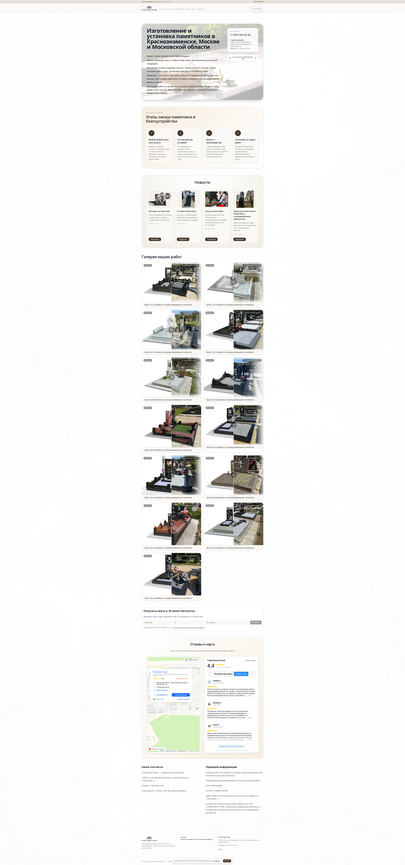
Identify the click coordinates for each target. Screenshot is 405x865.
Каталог (162, 9)
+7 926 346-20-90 (258, 2)
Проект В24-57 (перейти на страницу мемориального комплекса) (168, 548)
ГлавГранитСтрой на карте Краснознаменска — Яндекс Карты (231, 750)
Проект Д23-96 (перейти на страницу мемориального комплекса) (230, 497)
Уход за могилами (214, 211)
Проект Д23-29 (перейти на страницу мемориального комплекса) (168, 400)
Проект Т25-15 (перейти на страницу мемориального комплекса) (168, 305)
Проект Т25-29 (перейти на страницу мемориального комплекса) (230, 548)
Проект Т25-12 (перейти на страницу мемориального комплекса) (230, 352)
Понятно (227, 861)
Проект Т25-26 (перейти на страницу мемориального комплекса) (168, 497)
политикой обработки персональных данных (188, 628)
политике (216, 861)
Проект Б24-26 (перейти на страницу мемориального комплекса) (168, 450)
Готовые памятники (186, 211)
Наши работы (191, 9)
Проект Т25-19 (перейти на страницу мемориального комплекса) (230, 305)
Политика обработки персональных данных (196, 839)
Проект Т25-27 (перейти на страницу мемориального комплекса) (168, 598)
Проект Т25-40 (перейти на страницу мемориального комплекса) (230, 400)
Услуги (169, 9)
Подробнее (155, 239)
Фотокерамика (179, 9)
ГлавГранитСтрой (154, 659)
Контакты (200, 9)
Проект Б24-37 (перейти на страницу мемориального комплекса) (230, 447)
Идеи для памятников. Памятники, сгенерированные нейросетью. (244, 215)
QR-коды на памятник (159, 211)
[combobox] (222, 849)
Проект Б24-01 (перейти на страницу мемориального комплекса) (168, 352)
